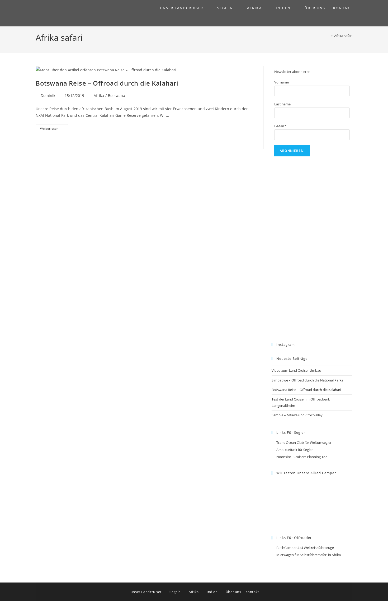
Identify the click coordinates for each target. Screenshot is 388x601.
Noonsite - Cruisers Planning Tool (302, 456)
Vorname (281, 82)
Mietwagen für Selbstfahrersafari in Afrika (308, 554)
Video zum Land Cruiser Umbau (296, 370)
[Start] (328, 35)
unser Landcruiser (147, 591)
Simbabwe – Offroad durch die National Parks (307, 380)
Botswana (116, 95)
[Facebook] (320, 591)
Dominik (48, 95)
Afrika (99, 95)
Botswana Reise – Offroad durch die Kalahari (107, 83)
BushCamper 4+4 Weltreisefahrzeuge (305, 547)
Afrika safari (343, 35)
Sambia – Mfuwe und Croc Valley (297, 415)
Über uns (233, 591)
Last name (282, 104)
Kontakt (252, 591)
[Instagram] (335, 591)
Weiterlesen (54, 127)
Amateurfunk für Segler (294, 449)
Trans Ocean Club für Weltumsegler (304, 442)
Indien (213, 591)
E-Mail (280, 126)
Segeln (175, 591)
